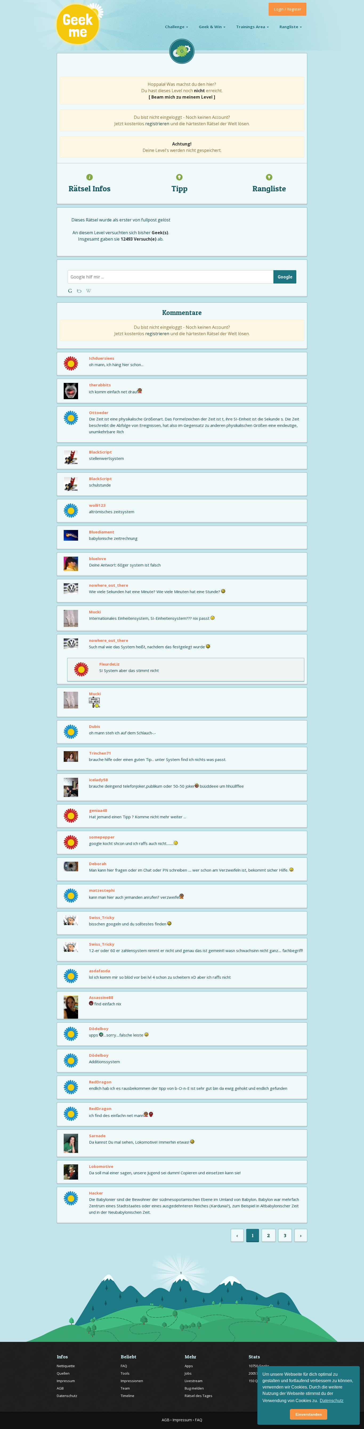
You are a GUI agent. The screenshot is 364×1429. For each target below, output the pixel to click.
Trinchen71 (100, 753)
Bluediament (101, 532)
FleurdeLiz (109, 664)
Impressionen (132, 1380)
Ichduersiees (101, 358)
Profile (80, 291)
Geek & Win (211, 26)
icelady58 (98, 779)
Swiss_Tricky (101, 917)
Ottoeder (98, 412)
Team (125, 1388)
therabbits (100, 384)
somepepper (102, 837)
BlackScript (100, 452)
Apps (189, 1365)
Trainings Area (251, 26)
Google (285, 277)
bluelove (97, 558)
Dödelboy (98, 1028)
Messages (88, 291)
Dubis (94, 726)
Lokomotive (101, 1166)
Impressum (66, 1380)
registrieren (157, 124)
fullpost (149, 220)
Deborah (97, 863)
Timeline (127, 1395)
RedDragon (100, 1081)
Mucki (95, 611)
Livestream (194, 1380)
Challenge (175, 26)
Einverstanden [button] (309, 1414)
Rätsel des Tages (198, 1395)
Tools (125, 1373)
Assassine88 (101, 997)
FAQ (124, 1365)
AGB (60, 1388)
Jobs (188, 1373)
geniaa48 (98, 810)
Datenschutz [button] (331, 1400)
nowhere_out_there (108, 585)
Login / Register (287, 9)
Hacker (96, 1193)
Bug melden (194, 1388)
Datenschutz (67, 1395)
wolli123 (97, 505)
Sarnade (97, 1135)
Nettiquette (66, 1365)
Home (71, 291)
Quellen (63, 1373)
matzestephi (102, 890)
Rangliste (289, 26)
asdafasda (99, 970)
